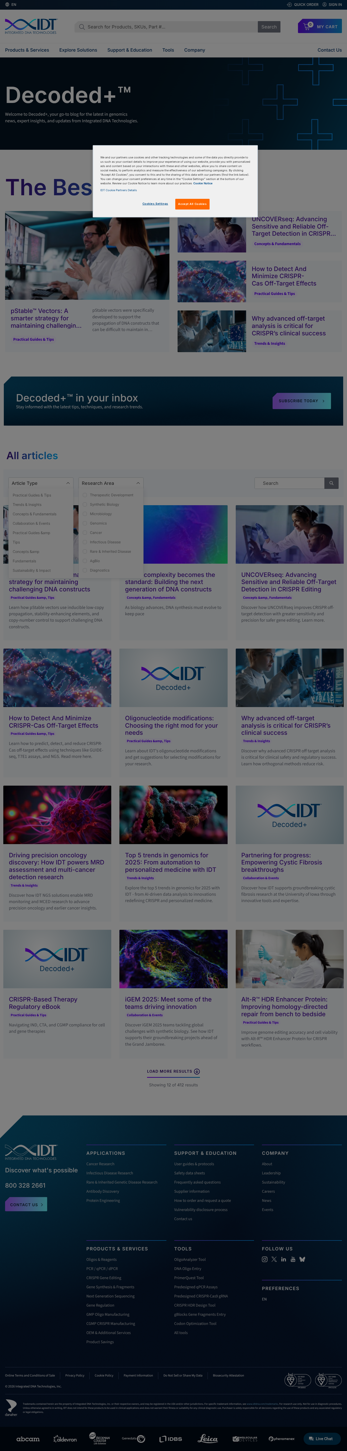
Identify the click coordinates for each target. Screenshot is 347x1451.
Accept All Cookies (192, 204)
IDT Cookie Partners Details (118, 190)
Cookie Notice (203, 183)
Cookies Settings (155, 203)
